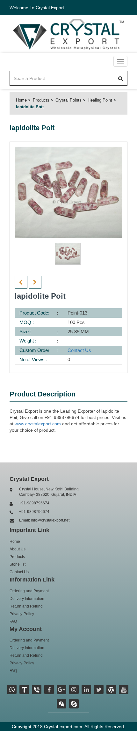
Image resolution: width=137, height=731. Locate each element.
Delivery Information (27, 598)
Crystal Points (68, 100)
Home (21, 100)
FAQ (13, 621)
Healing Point (100, 100)
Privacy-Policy (22, 614)
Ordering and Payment (29, 591)
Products (41, 100)
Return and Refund (26, 606)
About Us (17, 549)
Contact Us (79, 350)
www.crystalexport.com (38, 423)
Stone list (17, 564)
